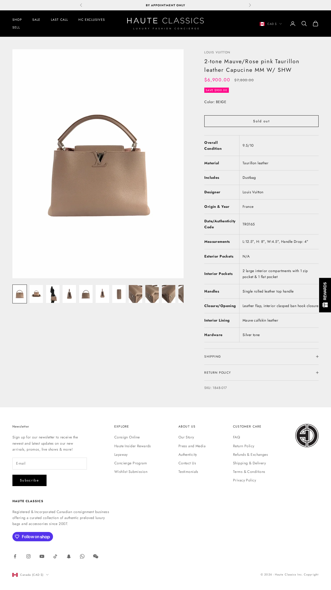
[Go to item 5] (86, 294)
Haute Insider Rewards (132, 446)
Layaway (121, 454)
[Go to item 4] (69, 294)
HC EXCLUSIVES (91, 19)
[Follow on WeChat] (95, 556)
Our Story (186, 437)
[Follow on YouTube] (41, 556)
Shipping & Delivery (249, 463)
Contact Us (187, 463)
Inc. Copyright (308, 574)
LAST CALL (59, 19)
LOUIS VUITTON (217, 52)
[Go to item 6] (102, 294)
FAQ (236, 437)
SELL (16, 27)
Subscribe (29, 480)
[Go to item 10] (168, 294)
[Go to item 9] (152, 294)
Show (325, 295)
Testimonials (188, 471)
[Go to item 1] (19, 294)
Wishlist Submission (130, 471)
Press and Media (192, 446)
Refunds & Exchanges (250, 454)
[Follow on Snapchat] (68, 556)
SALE (36, 19)
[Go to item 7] (119, 294)
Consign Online (127, 437)
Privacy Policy (244, 480)
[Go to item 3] (53, 294)
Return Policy (243, 446)
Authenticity (187, 454)
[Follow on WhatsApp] (82, 556)
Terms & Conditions (249, 471)
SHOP (17, 19)
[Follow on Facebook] (15, 556)
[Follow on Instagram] (28, 556)
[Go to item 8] (135, 294)
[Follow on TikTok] (55, 556)
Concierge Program (130, 463)
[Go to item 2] (36, 294)
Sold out (261, 121)
